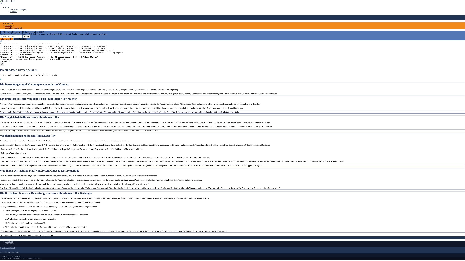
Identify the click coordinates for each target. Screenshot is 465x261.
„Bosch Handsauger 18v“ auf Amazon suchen (20, 91)
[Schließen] (2, 64)
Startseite (8, 23)
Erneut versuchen (10, 108)
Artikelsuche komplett (18, 9)
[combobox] (11, 36)
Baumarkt (13, 12)
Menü (7, 7)
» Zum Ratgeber (20, 39)
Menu (2, 3)
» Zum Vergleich (6, 39)
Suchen (26, 36)
